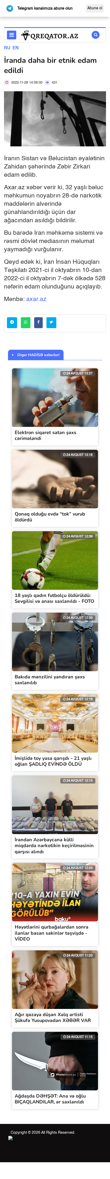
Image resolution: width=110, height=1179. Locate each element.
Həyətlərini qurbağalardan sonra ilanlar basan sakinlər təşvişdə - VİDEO (51, 933)
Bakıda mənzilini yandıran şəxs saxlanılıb (50, 680)
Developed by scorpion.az (72, 1139)
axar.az (36, 299)
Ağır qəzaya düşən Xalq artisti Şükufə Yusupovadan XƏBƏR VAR (53, 1017)
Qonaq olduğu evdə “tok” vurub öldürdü (50, 517)
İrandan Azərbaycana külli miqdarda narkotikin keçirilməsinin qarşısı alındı (54, 845)
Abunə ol (94, 8)
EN (16, 48)
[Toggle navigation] (11, 35)
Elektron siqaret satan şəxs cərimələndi (45, 435)
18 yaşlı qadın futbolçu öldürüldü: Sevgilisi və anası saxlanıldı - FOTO (54, 598)
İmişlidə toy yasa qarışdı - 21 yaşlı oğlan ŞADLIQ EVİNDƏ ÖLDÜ (53, 761)
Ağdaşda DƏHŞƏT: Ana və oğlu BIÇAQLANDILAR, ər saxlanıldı (50, 1099)
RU (7, 48)
